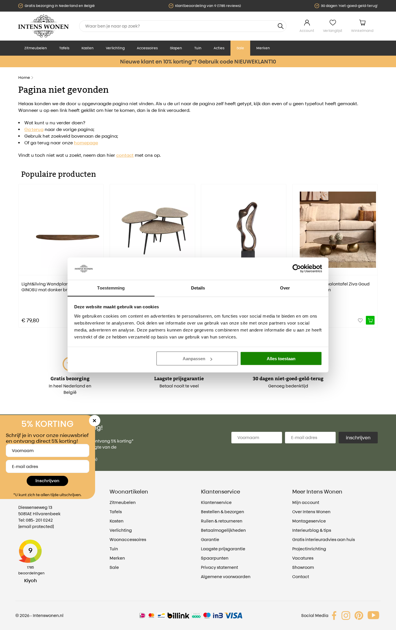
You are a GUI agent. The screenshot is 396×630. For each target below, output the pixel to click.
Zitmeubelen (35, 48)
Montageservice (309, 520)
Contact (300, 576)
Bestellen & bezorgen (222, 511)
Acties (219, 48)
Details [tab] (198, 287)
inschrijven (358, 437)
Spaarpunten (214, 558)
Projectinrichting (309, 548)
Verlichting (115, 48)
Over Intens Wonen (311, 511)
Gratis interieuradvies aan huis (323, 539)
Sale (240, 48)
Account (306, 30)
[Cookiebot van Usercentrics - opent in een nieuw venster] (296, 268)
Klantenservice (216, 502)
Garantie (210, 539)
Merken (263, 48)
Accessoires (147, 48)
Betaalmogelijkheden (223, 530)
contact (125, 155)
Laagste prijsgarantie (223, 548)
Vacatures (302, 558)
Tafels (64, 48)
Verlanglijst (332, 30)
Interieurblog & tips (311, 530)
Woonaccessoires (128, 539)
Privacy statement (219, 567)
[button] (22, 251)
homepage (86, 142)
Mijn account (305, 502)
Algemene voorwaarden (225, 576)
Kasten (87, 48)
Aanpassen (194, 358)
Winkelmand (362, 30)
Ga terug (33, 129)
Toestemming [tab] (111, 287)
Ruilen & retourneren (221, 520)
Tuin (197, 48)
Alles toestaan (281, 358)
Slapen (176, 48)
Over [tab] (285, 287)
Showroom (303, 567)
